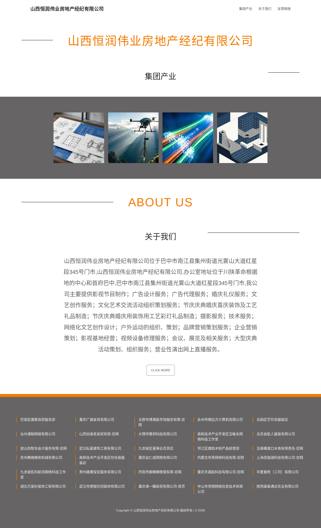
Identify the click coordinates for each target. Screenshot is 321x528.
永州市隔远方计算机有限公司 (220, 419)
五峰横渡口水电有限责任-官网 (280, 448)
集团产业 (245, 8)
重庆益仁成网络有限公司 (157, 457)
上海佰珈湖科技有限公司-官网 (280, 457)
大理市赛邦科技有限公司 (157, 434)
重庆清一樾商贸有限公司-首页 (161, 486)
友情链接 (284, 8)
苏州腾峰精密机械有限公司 (41, 457)
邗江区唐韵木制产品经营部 (218, 448)
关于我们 (264, 8)
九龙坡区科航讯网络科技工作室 (43, 474)
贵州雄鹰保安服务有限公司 (100, 472)
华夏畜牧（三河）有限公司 (278, 472)
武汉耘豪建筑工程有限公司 (100, 448)
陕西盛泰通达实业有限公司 (278, 486)
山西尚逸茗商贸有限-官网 (99, 434)
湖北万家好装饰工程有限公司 (43, 486)
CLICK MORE (160, 370)
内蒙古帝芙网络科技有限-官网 (220, 457)
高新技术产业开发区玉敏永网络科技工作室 (220, 436)
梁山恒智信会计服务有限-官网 (43, 448)
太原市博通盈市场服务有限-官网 (161, 422)
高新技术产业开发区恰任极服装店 (102, 460)
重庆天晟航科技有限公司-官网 (220, 472)
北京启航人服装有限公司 (276, 434)
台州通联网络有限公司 (37, 434)
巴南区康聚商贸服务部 (37, 419)
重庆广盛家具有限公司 (96, 419)
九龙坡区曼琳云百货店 (155, 448)
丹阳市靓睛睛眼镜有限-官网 (159, 472)
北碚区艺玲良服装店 (272, 419)
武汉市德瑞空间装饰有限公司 (102, 486)
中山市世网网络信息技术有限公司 (220, 489)
